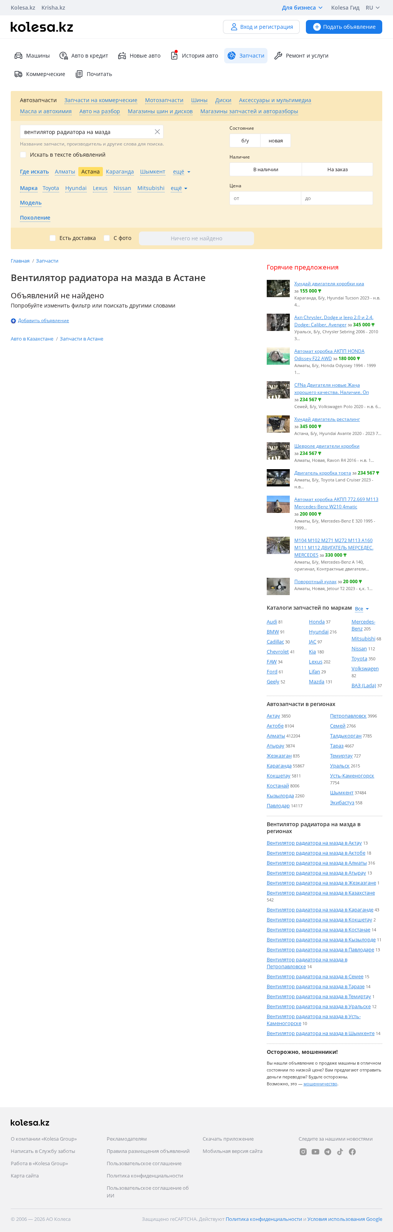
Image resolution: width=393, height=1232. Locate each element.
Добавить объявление (43, 320)
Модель (30, 202)
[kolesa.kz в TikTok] (340, 1151)
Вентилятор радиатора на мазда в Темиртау (319, 996)
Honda (317, 621)
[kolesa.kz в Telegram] (327, 1151)
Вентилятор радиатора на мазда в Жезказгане (321, 882)
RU (369, 7)
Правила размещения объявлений (148, 1151)
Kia (312, 651)
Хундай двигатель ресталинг (327, 419)
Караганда (279, 765)
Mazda (316, 681)
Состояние (242, 128)
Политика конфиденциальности (145, 1175)
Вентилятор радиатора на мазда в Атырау (316, 872)
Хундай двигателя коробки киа (329, 283)
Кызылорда (280, 795)
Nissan (359, 648)
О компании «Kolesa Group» (44, 1138)
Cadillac (275, 641)
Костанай (278, 785)
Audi (272, 621)
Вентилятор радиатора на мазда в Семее (315, 976)
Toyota (359, 658)
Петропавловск (348, 715)
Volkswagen (365, 668)
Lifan (314, 671)
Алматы (276, 735)
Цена (235, 185)
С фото (122, 238)
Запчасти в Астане (81, 338)
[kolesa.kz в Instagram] (303, 1151)
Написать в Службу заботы (43, 1151)
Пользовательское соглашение (144, 1163)
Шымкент (341, 792)
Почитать (99, 74)
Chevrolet (278, 651)
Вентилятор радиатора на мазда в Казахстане (321, 892)
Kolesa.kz (23, 7)
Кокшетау (279, 775)
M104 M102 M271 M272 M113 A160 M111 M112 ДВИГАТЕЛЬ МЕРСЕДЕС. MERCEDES (333, 547)
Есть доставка (77, 238)
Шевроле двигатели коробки (327, 446)
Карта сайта (25, 1175)
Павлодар (278, 805)
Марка (29, 188)
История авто (200, 55)
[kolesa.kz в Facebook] (352, 1151)
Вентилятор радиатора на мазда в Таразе (316, 986)
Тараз (336, 745)
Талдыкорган (346, 735)
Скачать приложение (228, 1138)
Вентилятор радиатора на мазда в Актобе (316, 852)
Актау (273, 715)
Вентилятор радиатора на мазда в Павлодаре (320, 949)
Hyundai (319, 631)
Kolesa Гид (345, 7)
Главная (21, 260)
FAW (272, 661)
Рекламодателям (127, 1138)
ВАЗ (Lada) (364, 685)
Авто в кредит (89, 55)
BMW (273, 631)
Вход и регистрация (266, 26)
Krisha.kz (53, 7)
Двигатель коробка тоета (322, 473)
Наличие (240, 157)
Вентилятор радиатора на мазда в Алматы (317, 862)
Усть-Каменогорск (352, 775)
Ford (272, 671)
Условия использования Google (344, 1218)
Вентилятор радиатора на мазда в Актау (314, 842)
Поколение (35, 217)
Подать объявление (349, 26)
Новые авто (145, 55)
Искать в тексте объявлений (68, 154)
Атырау (275, 745)
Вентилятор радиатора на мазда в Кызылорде (321, 939)
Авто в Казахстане (32, 338)
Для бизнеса (299, 7)
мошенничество (320, 1083)
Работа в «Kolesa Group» (39, 1163)
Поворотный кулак (315, 581)
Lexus (315, 661)
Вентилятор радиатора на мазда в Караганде (320, 909)
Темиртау (341, 755)
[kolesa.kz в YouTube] (315, 1151)
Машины (38, 55)
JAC (312, 641)
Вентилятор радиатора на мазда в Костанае (318, 929)
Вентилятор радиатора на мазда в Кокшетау (319, 919)
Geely (273, 681)
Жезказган (279, 755)
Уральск (340, 765)
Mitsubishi (363, 638)
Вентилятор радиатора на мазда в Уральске (319, 1006)
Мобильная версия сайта (233, 1151)
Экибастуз (342, 802)
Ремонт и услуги (307, 55)
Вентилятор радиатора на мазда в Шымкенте (321, 1033)
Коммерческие (45, 74)
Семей (337, 725)
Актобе (275, 725)
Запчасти (47, 260)
